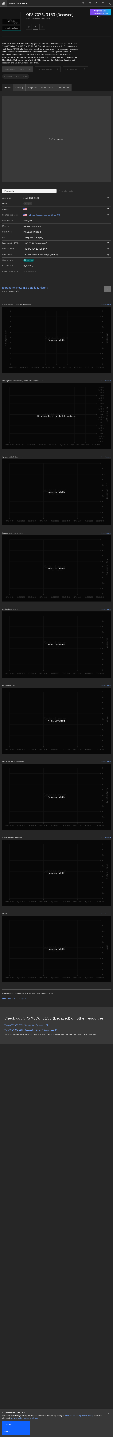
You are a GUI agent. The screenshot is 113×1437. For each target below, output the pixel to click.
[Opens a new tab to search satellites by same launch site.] (108, 254)
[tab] (7, 87)
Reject (7, 1431)
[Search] (83, 3)
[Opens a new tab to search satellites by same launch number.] (108, 198)
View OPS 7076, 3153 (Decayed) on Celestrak (24, 1025)
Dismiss (100, 17)
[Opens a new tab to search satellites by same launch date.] (108, 243)
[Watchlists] (96, 3)
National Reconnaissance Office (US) (44, 215)
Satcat (18, 3)
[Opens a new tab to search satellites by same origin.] (108, 209)
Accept (7, 1424)
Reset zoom (106, 305)
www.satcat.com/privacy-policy (79, 1415)
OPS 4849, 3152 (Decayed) (14, 998)
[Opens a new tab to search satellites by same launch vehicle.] (108, 249)
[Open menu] (3, 3)
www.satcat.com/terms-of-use (24, 1418)
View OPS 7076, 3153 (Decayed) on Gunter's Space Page (29, 1030)
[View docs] (90, 3)
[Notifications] (103, 3)
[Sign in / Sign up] (109, 3)
